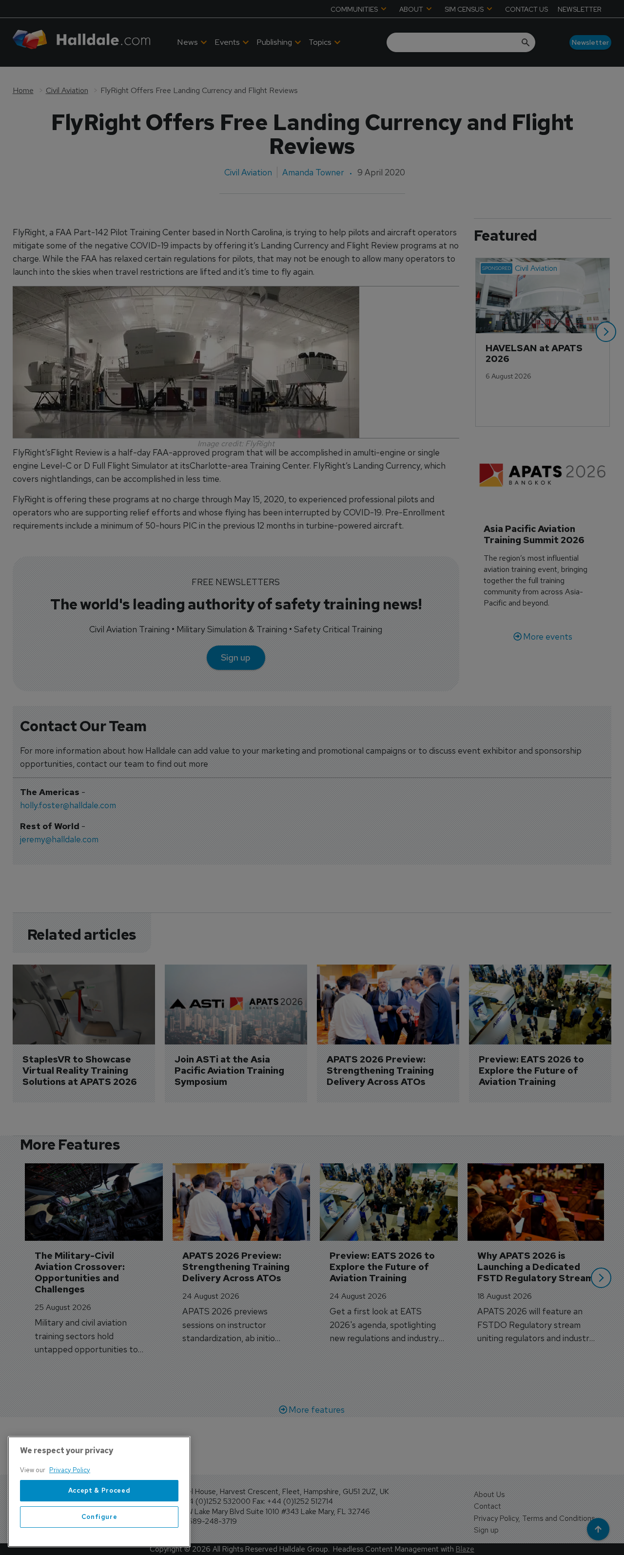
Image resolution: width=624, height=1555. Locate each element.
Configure (99, 1517)
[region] (99, 1491)
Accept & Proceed (99, 1490)
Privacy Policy (69, 1470)
